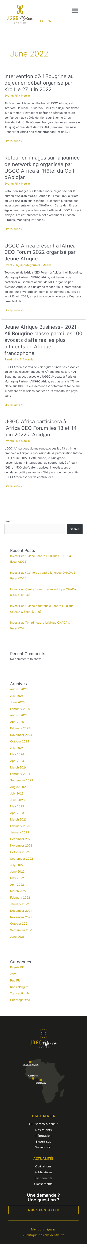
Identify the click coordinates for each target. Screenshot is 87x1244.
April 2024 (17, 761)
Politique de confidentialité (44, 1235)
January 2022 (19, 904)
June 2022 (17, 871)
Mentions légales (43, 1229)
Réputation (43, 1136)
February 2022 (20, 897)
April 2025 (17, 721)
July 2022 (16, 865)
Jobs (13, 974)
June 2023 (17, 800)
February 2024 (20, 773)
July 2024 (17, 747)
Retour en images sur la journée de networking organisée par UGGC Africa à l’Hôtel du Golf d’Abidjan (42, 167)
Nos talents (43, 1130)
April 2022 (17, 884)
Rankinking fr (13, 359)
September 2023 (21, 780)
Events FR (11, 95)
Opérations (43, 1166)
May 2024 (17, 754)
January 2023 (19, 832)
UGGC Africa (43, 1116)
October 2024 (19, 741)
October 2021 (19, 923)
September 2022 (21, 858)
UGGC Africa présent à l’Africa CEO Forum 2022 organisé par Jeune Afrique (40, 252)
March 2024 (18, 767)
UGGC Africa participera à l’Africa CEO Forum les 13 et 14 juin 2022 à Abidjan (40, 428)
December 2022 (21, 839)
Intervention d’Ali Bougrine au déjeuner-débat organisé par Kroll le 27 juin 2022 (39, 82)
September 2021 (21, 930)
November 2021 (21, 917)
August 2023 (19, 787)
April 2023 (17, 813)
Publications (44, 1172)
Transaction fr (19, 993)
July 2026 (17, 695)
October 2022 (19, 852)
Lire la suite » (13, 141)
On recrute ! (43, 1147)
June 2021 (17, 936)
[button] (75, 10)
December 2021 (21, 910)
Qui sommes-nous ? (43, 1124)
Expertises (43, 1142)
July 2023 (17, 793)
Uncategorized (30, 265)
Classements (43, 1184)
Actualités (43, 1158)
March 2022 (18, 891)
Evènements (43, 1178)
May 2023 (17, 806)
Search (9, 521)
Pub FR (15, 980)
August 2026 (19, 689)
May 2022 (17, 878)
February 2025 (20, 728)
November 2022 (21, 845)
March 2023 (18, 819)
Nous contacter (43, 1210)
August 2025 (18, 715)
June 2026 (17, 702)
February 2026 (20, 709)
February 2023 (20, 826)
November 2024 (21, 735)
